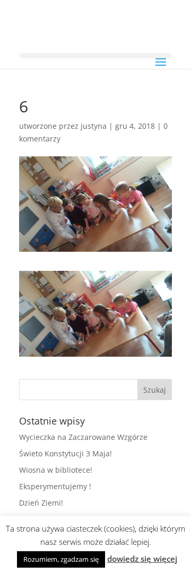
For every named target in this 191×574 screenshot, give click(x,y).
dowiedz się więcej (142, 558)
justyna (94, 126)
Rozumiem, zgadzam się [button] (61, 559)
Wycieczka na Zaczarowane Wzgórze (83, 437)
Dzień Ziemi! (41, 503)
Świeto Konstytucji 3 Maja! (65, 453)
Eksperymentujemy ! (55, 486)
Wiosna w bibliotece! (55, 470)
